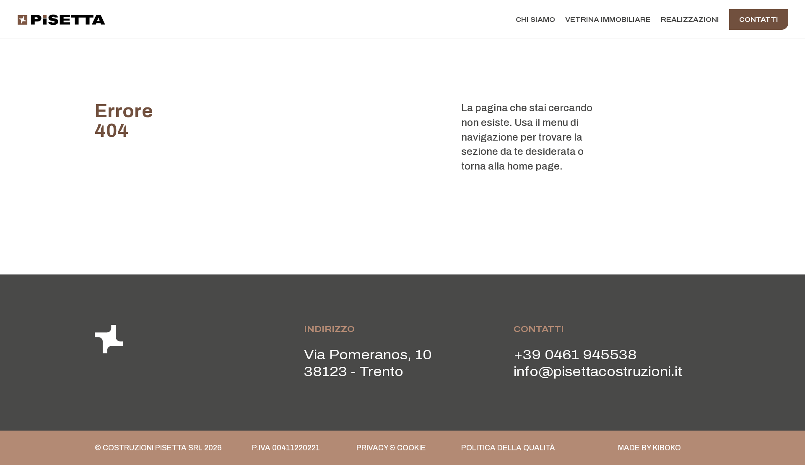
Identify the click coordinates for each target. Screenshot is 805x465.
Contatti (758, 19)
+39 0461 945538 (575, 354)
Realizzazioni (690, 19)
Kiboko (667, 448)
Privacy (372, 448)
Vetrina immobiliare (608, 19)
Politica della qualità (508, 448)
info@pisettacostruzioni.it (598, 371)
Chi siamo (535, 19)
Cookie (411, 448)
